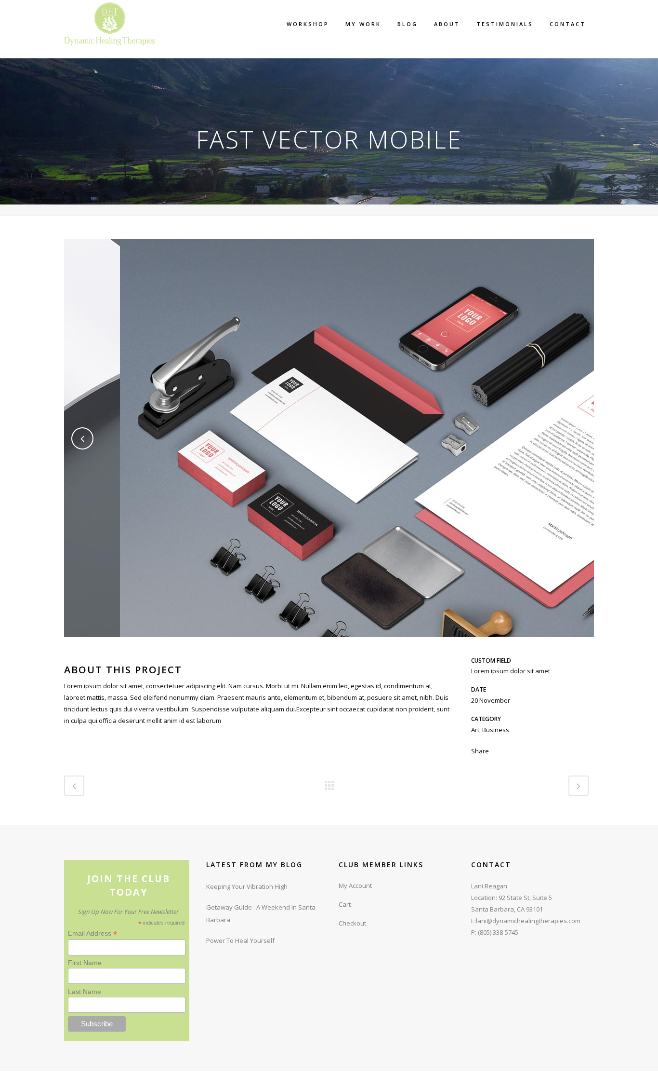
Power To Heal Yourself (240, 940)
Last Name (84, 991)
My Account (355, 885)
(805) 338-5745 (498, 932)
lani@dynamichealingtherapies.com (528, 920)
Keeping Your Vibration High (247, 886)
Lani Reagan (489, 886)
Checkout (352, 923)
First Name (85, 963)
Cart (345, 904)
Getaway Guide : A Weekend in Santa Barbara (261, 913)
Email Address (92, 933)
